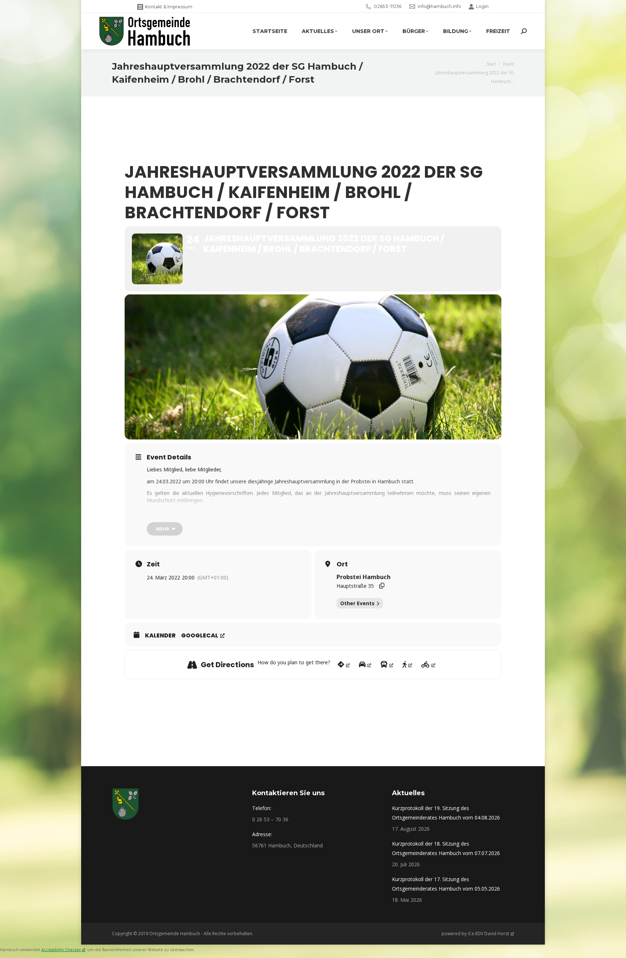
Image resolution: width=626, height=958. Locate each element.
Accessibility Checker (61, 949)
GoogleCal (199, 635)
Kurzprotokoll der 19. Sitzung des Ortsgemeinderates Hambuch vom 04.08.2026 (446, 813)
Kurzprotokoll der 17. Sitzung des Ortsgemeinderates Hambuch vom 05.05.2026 (446, 884)
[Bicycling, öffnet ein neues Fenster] (428, 665)
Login (482, 6)
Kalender (160, 635)
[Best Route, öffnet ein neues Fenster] (344, 665)
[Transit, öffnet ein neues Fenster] (387, 665)
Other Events (357, 603)
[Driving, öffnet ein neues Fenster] (365, 665)
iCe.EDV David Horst (488, 933)
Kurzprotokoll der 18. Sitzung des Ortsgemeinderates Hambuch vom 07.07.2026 (446, 848)
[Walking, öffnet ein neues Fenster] (407, 665)
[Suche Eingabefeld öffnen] (524, 31)
